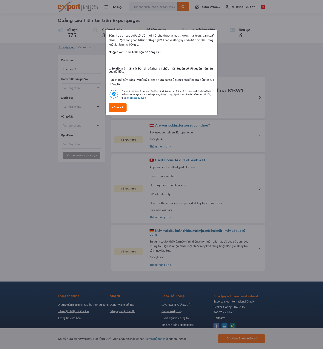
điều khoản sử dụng (136, 97)
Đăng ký (117, 107)
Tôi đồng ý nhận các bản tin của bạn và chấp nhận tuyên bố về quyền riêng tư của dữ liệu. (161, 70)
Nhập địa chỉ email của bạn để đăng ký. (134, 51)
